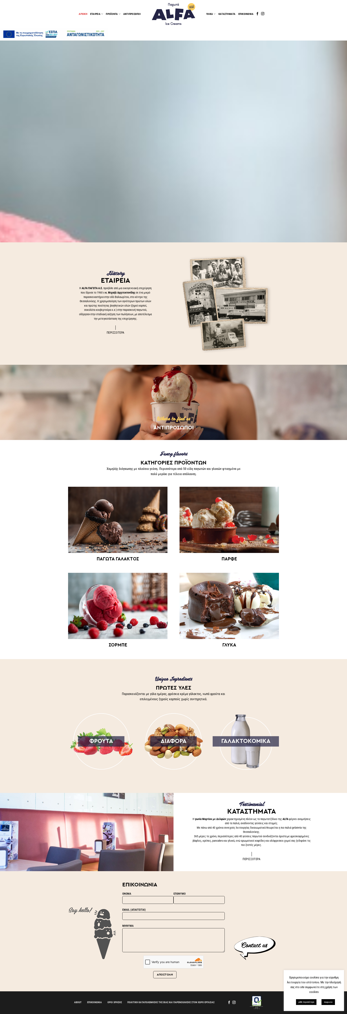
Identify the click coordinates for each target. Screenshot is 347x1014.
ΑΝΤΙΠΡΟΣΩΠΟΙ (132, 13)
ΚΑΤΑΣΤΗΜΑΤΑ (227, 13)
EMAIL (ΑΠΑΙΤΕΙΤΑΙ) (134, 909)
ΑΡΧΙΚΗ (83, 13)
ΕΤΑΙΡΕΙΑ (95, 13)
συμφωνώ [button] (328, 1002)
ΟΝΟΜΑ (126, 893)
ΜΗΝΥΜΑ (128, 926)
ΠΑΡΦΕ (229, 559)
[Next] (335, 141)
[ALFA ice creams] (173, 14)
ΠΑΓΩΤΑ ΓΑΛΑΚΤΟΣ (118, 559)
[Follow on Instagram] (262, 14)
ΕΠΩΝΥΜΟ (180, 893)
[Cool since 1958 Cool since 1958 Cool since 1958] (173, 141)
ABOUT (78, 1002)
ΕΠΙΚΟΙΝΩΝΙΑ (246, 13)
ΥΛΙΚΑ (209, 13)
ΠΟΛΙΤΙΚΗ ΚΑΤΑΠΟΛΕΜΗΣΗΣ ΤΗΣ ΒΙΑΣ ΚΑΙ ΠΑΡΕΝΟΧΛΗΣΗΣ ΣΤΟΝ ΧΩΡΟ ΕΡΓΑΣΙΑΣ (170, 1002)
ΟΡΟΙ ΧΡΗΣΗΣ (114, 1002)
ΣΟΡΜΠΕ (118, 645)
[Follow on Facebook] (257, 14)
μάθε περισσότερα (306, 1002)
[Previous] (12, 141)
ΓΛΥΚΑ (229, 645)
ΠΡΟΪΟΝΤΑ (112, 13)
